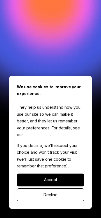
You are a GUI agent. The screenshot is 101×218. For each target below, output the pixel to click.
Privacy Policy (37, 134)
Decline (50, 194)
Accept (50, 179)
